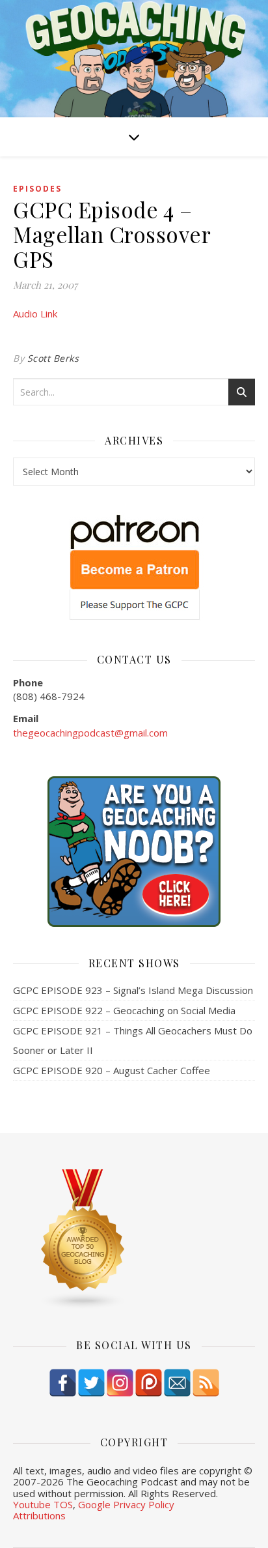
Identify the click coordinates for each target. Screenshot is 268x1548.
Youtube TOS (43, 1504)
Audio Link (35, 313)
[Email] (177, 1383)
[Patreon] (149, 1383)
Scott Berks (53, 358)
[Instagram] (120, 1383)
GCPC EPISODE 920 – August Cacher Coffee (111, 1070)
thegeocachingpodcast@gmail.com (90, 732)
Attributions (39, 1515)
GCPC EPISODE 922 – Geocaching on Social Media (124, 1010)
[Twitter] (91, 1383)
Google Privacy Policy (126, 1504)
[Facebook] (63, 1383)
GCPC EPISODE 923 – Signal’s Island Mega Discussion (133, 990)
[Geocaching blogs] (134, 1239)
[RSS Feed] (206, 1383)
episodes (37, 188)
